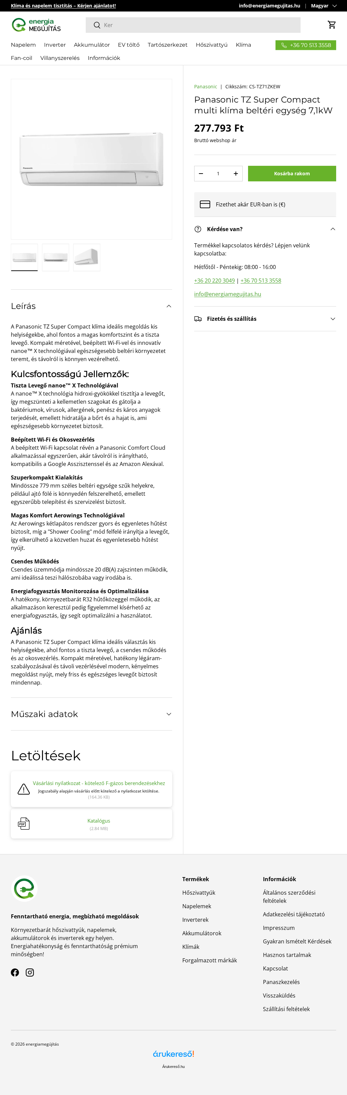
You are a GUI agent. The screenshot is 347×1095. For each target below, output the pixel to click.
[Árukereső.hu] (173, 1056)
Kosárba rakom (292, 173)
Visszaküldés (279, 995)
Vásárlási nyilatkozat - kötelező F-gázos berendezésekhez (99, 783)
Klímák (190, 947)
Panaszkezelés (281, 982)
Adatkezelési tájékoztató (294, 914)
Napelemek (196, 906)
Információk (104, 58)
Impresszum (279, 928)
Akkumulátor (92, 45)
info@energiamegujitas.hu (269, 5)
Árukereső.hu (173, 1067)
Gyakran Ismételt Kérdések (297, 941)
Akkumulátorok (201, 933)
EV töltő (129, 45)
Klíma (243, 45)
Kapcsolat (275, 968)
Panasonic (205, 86)
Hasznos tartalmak (287, 955)
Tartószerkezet (168, 45)
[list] (91, 159)
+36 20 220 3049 (214, 280)
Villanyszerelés (60, 58)
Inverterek (195, 919)
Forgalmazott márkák (209, 960)
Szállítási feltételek (286, 1009)
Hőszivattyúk (198, 892)
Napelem (23, 45)
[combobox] (193, 25)
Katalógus (98, 820)
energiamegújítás (42, 1044)
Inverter (55, 45)
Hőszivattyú (212, 45)
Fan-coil (21, 58)
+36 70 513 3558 (261, 280)
